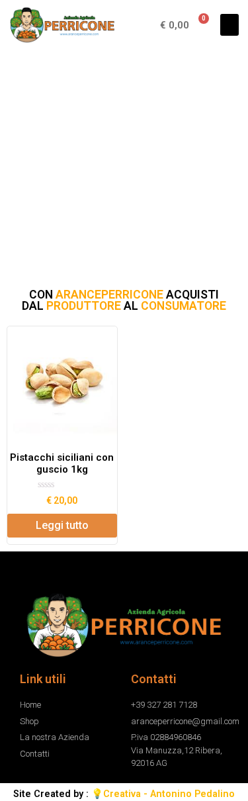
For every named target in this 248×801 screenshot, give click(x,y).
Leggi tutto (62, 526)
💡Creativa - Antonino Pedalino (163, 795)
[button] (229, 25)
